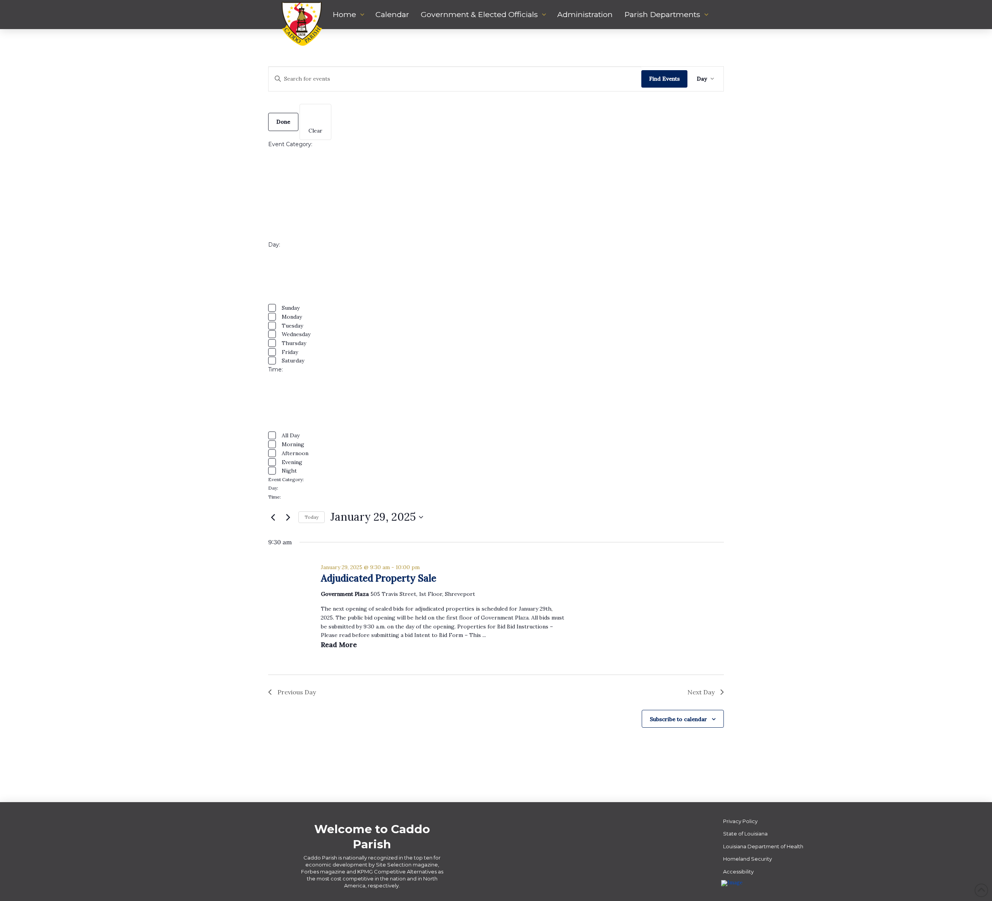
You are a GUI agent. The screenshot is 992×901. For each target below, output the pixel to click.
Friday (290, 352)
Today (312, 517)
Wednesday (296, 334)
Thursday (294, 343)
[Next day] (288, 517)
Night (289, 470)
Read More (339, 644)
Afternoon (295, 453)
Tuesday (292, 325)
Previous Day (296, 692)
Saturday (293, 360)
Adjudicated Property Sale (378, 578)
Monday (292, 316)
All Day (291, 435)
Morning (293, 444)
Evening (292, 462)
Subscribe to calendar (678, 719)
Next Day (701, 692)
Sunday (291, 307)
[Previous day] (272, 517)
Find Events (664, 78)
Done (283, 121)
